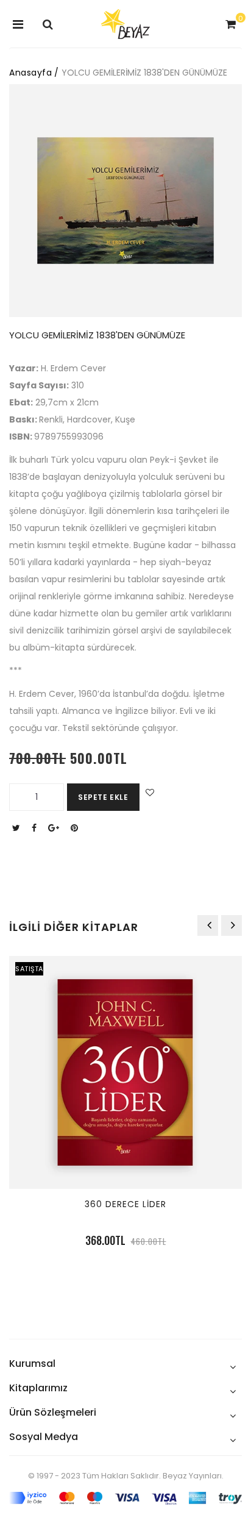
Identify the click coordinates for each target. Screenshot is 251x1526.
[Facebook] (36, 828)
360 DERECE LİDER (125, 1204)
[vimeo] (76, 828)
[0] (229, 25)
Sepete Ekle (103, 797)
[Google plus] (55, 828)
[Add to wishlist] (148, 792)
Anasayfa (30, 72)
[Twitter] (17, 828)
